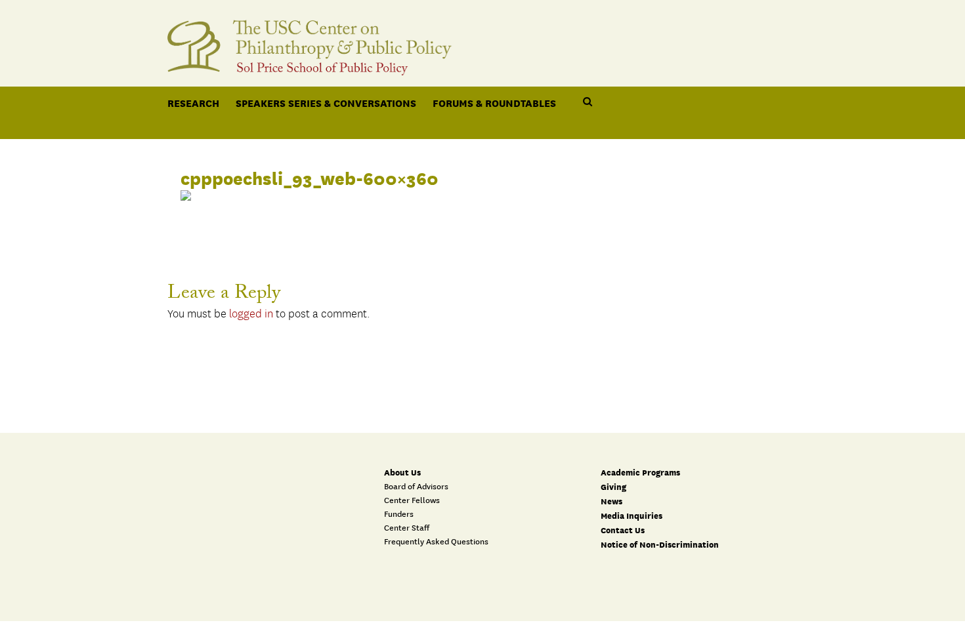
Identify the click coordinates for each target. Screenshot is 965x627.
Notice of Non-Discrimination (660, 545)
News (611, 501)
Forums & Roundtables (494, 103)
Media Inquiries (631, 516)
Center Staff (406, 528)
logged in (251, 314)
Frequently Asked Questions (436, 541)
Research (193, 103)
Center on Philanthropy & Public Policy (482, 41)
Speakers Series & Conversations (326, 103)
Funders (399, 514)
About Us (402, 472)
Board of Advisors (416, 486)
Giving (613, 487)
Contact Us (623, 530)
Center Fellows (412, 500)
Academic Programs (640, 472)
